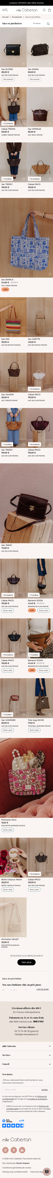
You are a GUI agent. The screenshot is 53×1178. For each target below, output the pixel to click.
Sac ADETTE (34, 339)
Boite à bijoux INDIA (11, 879)
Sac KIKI (5, 339)
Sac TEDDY (7, 184)
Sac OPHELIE (34, 129)
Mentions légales (38, 1171)
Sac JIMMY (6, 545)
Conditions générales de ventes (16, 1167)
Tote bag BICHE (36, 720)
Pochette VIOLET (10, 939)
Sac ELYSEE (7, 69)
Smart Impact (23, 1163)
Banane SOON (35, 600)
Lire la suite (43, 989)
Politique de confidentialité (15, 1171)
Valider (44, 1089)
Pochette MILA (8, 819)
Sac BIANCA (7, 279)
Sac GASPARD (8, 720)
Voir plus (26, 962)
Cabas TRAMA (8, 129)
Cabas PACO (34, 184)
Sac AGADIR (7, 394)
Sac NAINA (33, 69)
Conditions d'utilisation (37, 1099)
